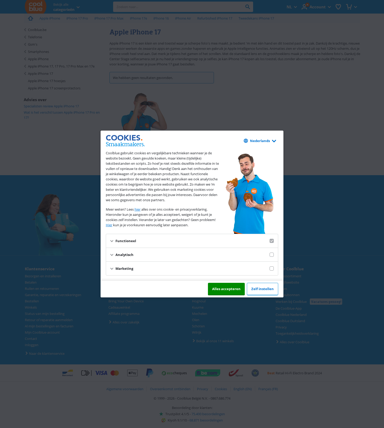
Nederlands (260, 140)
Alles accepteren (226, 288)
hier (138, 209)
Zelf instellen (262, 288)
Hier (109, 225)
